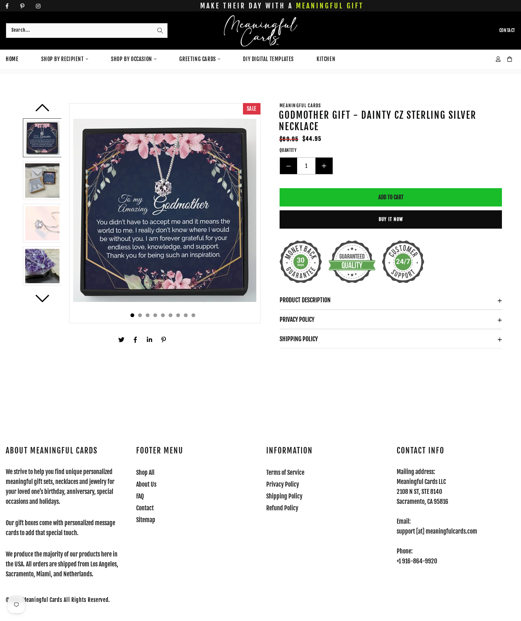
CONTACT (507, 30)
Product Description (305, 300)
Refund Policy (282, 508)
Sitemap (145, 520)
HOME (12, 59)
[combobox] (87, 30)
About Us (146, 484)
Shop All (145, 472)
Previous (42, 110)
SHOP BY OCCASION (131, 59)
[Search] (160, 30)
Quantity (288, 150)
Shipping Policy (299, 339)
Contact (145, 508)
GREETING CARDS (197, 59)
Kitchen (326, 59)
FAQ (140, 496)
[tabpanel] (164, 213)
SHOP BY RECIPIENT (62, 59)
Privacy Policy (297, 319)
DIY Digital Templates (268, 59)
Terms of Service (285, 472)
